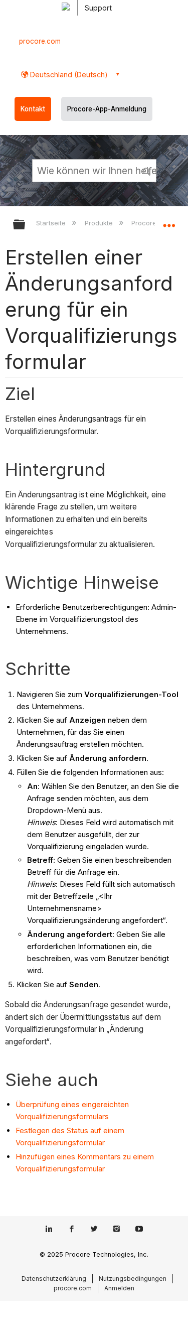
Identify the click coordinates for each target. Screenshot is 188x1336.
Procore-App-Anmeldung (106, 109)
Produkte (99, 223)
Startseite (52, 223)
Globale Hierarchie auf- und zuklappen (25, 225)
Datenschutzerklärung (54, 1278)
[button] (146, 170)
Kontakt (33, 109)
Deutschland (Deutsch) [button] (68, 74)
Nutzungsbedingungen (132, 1278)
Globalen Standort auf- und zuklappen (169, 221)
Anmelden (119, 1288)
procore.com (40, 41)
